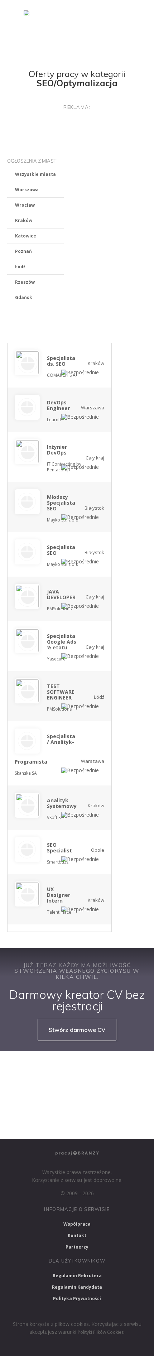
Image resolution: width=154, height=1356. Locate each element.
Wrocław (25, 205)
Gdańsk (23, 297)
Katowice (25, 236)
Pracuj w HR (25, 1104)
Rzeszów (25, 282)
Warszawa (27, 190)
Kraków (23, 220)
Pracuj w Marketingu (34, 1123)
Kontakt (77, 1235)
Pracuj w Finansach (91, 1085)
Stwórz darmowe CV (77, 1029)
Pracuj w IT (100, 1066)
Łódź (20, 267)
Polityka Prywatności (77, 1298)
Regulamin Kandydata (77, 1287)
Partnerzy (77, 1247)
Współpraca (77, 1224)
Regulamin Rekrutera (77, 1276)
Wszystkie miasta (35, 174)
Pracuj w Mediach (74, 1104)
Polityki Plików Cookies (101, 1332)
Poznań (23, 251)
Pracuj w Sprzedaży (32, 1085)
